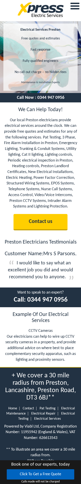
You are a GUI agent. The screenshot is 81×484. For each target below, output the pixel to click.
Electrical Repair (43, 413)
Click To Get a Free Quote (40, 474)
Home (12, 408)
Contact (28, 408)
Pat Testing (48, 408)
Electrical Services (47, 419)
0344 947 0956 (50, 97)
